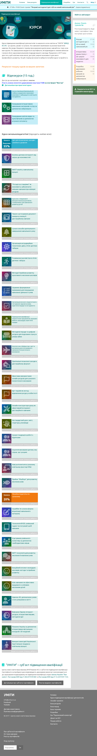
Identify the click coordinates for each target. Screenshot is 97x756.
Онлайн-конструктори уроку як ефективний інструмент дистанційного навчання (24, 408)
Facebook (7, 702)
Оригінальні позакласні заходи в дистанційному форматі (24, 362)
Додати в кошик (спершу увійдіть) (24, 150)
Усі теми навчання (10, 734)
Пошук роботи (55, 721)
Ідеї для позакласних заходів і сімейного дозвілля (19, 143)
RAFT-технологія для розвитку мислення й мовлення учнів (23, 554)
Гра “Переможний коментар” (61, 715)
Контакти (80, 2)
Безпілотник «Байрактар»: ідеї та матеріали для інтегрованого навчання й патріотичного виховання (23, 349)
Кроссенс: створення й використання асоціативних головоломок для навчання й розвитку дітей (22, 201)
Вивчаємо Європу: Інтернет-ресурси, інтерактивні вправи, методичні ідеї (23, 614)
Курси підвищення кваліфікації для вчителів (67, 698)
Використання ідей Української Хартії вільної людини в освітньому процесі (24, 644)
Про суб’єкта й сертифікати (14, 731)
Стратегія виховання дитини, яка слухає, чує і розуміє (24, 451)
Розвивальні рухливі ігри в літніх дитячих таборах (24, 259)
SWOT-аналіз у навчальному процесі (22, 171)
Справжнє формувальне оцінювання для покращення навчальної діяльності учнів (23, 290)
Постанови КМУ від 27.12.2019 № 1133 (53, 677)
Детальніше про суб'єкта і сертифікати (19, 683)
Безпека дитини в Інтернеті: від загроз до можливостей (24, 156)
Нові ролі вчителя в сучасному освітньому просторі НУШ (23, 466)
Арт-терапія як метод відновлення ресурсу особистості (24, 392)
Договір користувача (12, 709)
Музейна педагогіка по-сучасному (17, 497)
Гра (74, 2)
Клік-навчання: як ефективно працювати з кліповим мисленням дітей (23, 585)
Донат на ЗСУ (55, 718)
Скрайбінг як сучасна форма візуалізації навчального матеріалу (22, 511)
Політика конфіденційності (14, 711)
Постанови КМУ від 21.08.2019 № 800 (22, 677)
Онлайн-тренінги (56, 701)
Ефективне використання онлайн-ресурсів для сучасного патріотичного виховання (23, 378)
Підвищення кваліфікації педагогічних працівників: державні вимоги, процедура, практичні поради (24, 319)
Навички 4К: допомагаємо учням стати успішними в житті (24, 598)
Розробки (66, 2)
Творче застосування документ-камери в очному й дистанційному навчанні (24, 216)
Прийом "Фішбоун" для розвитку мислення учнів (24, 480)
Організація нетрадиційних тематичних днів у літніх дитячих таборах (24, 245)
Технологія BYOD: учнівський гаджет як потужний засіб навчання (23, 526)
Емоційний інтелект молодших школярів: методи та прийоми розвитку (24, 570)
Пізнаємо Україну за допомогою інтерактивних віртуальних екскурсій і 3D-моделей (24, 629)
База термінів (55, 709)
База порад (54, 706)
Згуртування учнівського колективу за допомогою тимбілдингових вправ (21, 540)
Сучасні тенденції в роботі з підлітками (22, 436)
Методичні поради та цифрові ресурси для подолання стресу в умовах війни (24, 334)
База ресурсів (55, 703)
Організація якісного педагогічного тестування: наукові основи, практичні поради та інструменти (24, 304)
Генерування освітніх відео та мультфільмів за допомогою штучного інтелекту (23, 118)
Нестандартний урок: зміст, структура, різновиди (22, 421)
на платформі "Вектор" (54, 83)
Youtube (7, 705)
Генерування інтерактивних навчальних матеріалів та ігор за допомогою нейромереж (24, 106)
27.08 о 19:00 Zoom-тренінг (49, 7)
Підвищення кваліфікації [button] (50, 2)
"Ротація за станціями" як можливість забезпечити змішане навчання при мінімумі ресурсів (23, 188)
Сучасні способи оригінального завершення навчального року (23, 230)
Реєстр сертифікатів (11, 736)
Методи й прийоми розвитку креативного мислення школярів (24, 274)
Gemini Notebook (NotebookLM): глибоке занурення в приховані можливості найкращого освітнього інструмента (24, 94)
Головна (22, 2)
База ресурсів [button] (31, 2)
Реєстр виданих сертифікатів (50, 683)
